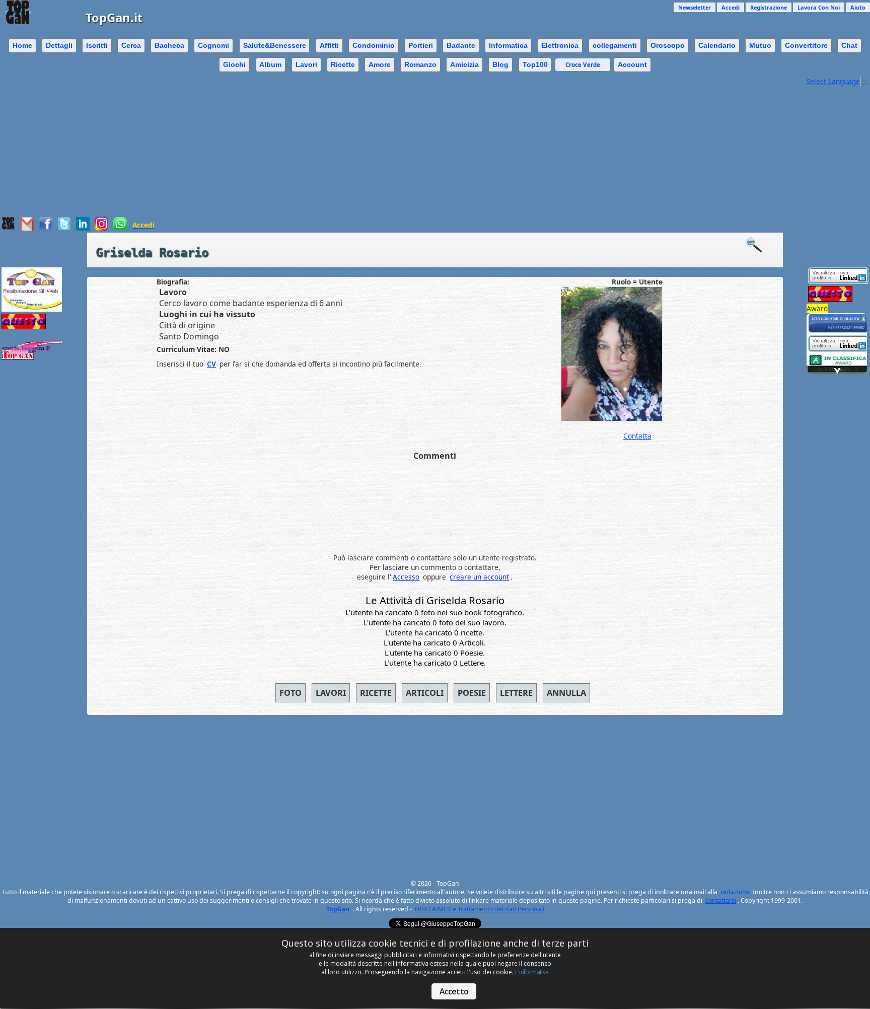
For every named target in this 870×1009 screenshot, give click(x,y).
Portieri (420, 45)
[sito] (838, 330)
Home (22, 45)
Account (632, 64)
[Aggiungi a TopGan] (8, 227)
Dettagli (59, 45)
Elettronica (559, 45)
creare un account (479, 577)
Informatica (508, 45)
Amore (380, 64)
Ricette (343, 64)
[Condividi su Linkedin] (83, 228)
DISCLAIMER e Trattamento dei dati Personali (479, 909)
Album (270, 64)
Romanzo (420, 64)
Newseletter (694, 7)
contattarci (720, 900)
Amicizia (464, 64)
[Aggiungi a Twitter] (64, 228)
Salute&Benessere (274, 45)
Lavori (306, 64)
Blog (500, 64)
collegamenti (615, 45)
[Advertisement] (402, 146)
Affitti (329, 45)
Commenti (434, 455)
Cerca (131, 45)
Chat (849, 45)
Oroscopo (667, 45)
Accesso (406, 577)
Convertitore (806, 45)
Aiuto (857, 7)
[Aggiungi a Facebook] (45, 228)
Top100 (535, 64)
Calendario (717, 45)
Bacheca (169, 45)
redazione (735, 892)
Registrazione (768, 7)
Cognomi (213, 45)
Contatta (637, 436)
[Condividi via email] (27, 228)
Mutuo (760, 45)
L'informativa (531, 972)
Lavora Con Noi (819, 7)
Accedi (730, 7)
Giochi (234, 64)
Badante (461, 45)
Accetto (454, 991)
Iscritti (97, 45)
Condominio (373, 45)
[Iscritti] (759, 245)
